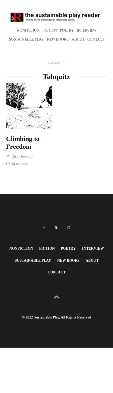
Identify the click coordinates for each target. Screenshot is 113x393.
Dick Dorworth (22, 156)
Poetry (67, 30)
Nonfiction (28, 30)
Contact (95, 39)
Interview (86, 30)
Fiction (49, 30)
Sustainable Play (26, 39)
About (78, 39)
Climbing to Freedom (22, 142)
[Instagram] (68, 227)
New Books (58, 39)
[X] (56, 227)
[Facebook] (44, 227)
